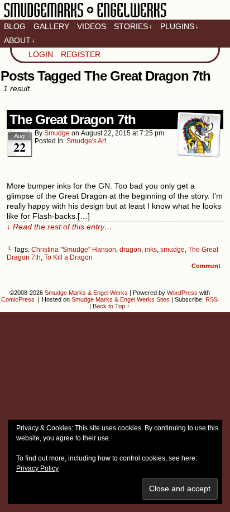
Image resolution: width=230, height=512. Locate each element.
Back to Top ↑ (111, 306)
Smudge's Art (86, 141)
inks (151, 249)
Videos (91, 26)
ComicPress (18, 299)
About (19, 40)
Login (40, 54)
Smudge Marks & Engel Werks (85, 17)
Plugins (179, 26)
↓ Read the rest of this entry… (59, 226)
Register (80, 54)
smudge (57, 133)
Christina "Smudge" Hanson (73, 249)
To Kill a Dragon (68, 257)
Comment (206, 265)
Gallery (51, 26)
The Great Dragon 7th (72, 119)
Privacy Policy (37, 468)
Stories (133, 26)
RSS (211, 299)
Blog (15, 26)
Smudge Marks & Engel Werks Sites (120, 299)
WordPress (182, 292)
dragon (130, 249)
